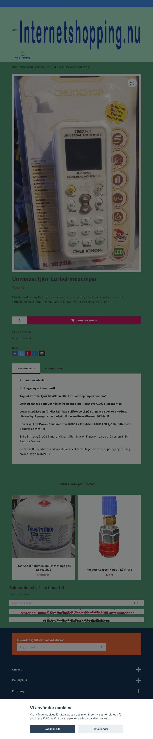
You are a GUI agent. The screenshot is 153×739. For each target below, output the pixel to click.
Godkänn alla (52, 728)
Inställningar (100, 728)
